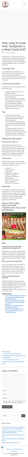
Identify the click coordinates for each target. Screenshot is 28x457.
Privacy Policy (14, 451)
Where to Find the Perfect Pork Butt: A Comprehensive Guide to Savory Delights (15, 302)
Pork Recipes (7, 351)
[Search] (23, 415)
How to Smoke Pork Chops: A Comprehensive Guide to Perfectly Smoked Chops (13, 361)
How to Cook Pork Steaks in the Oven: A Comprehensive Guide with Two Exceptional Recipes (15, 297)
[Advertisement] (14, 23)
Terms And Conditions (17, 449)
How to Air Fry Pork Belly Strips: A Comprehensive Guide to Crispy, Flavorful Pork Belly (14, 310)
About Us (8, 449)
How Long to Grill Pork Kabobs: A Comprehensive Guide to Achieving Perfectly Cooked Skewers (13, 355)
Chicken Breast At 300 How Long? (11, 442)
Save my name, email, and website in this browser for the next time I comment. (14, 401)
